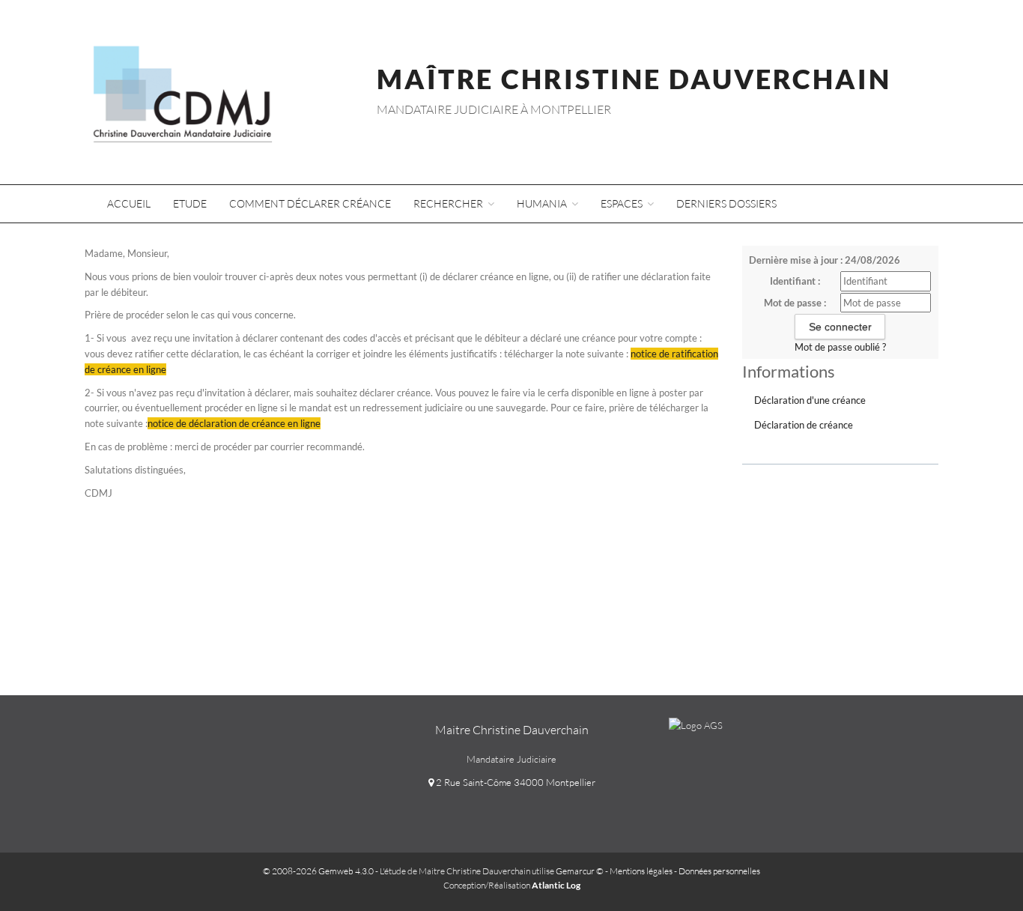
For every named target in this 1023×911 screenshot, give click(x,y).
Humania (543, 203)
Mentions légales (641, 871)
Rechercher (449, 203)
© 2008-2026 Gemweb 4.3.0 (318, 871)
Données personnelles (719, 871)
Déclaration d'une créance (810, 400)
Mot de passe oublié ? (840, 347)
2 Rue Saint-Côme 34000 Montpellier (514, 782)
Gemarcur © (580, 871)
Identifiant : (795, 281)
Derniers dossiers (726, 203)
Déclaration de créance (803, 425)
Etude (190, 203)
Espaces (623, 203)
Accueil (129, 203)
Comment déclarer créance (310, 203)
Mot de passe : (795, 303)
